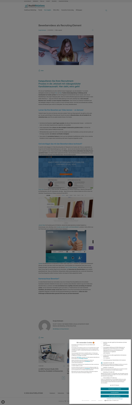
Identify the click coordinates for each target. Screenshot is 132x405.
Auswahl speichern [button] (115, 392)
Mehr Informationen (85, 400)
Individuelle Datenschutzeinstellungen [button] (115, 398)
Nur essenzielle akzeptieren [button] (114, 396)
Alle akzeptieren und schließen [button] (114, 388)
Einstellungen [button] (87, 361)
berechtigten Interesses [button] (83, 358)
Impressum (100, 400)
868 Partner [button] (79, 357)
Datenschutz (93, 400)
